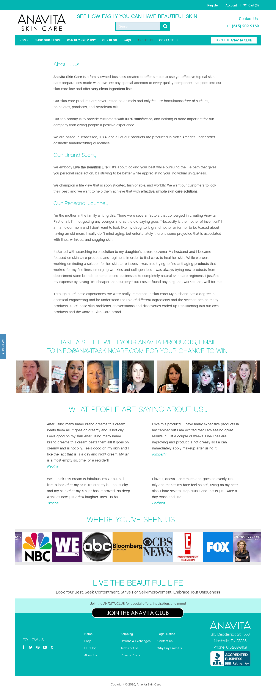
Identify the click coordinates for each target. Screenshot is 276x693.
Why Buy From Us (169, 648)
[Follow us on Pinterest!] (38, 647)
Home (23, 40)
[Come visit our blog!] (52, 647)
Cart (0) (253, 5)
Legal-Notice (166, 634)
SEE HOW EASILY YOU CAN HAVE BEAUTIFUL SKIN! (138, 16)
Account (231, 5)
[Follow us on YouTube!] (45, 647)
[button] (3, 346)
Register (213, 5)
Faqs (87, 641)
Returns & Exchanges (136, 641)
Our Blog (109, 40)
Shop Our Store (48, 40)
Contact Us (169, 40)
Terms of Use (129, 648)
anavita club (233, 40)
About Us (145, 40)
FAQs (127, 40)
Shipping (127, 634)
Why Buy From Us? (81, 40)
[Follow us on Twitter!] (31, 647)
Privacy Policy (130, 655)
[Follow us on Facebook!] (23, 647)
